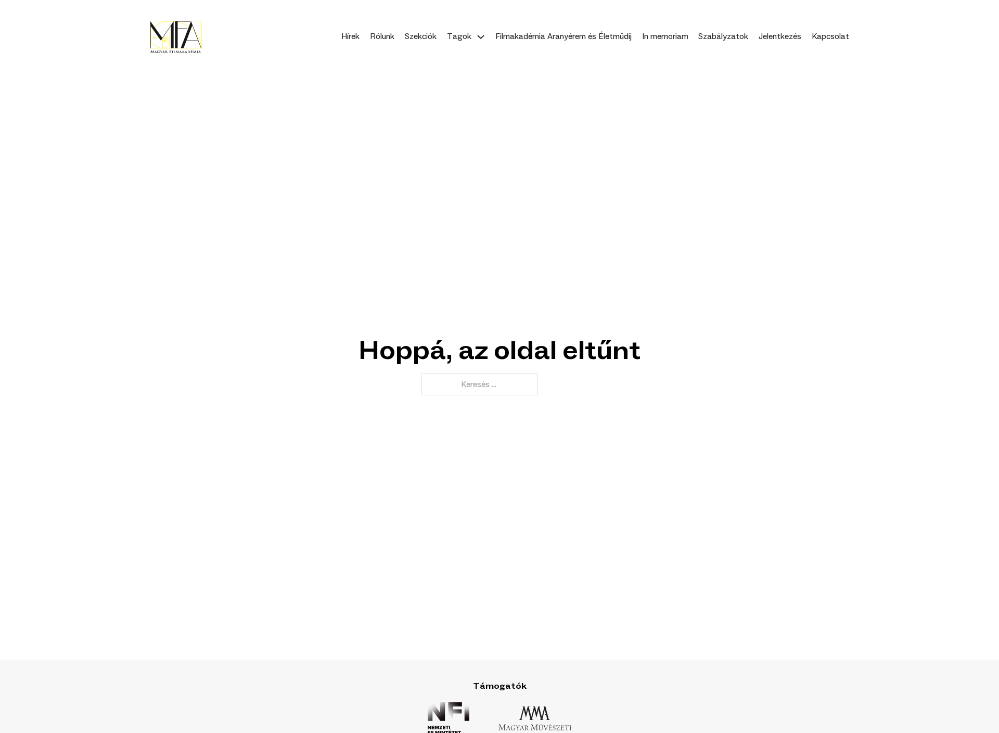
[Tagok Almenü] (481, 37)
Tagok (459, 36)
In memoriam (665, 36)
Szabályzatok (723, 36)
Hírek (350, 36)
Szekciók (421, 36)
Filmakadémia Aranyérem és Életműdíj (563, 36)
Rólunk (382, 36)
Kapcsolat (830, 36)
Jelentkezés (780, 36)
